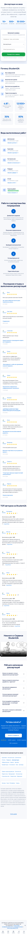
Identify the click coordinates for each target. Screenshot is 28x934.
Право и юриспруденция (8, 771)
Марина (9, 484)
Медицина (19, 776)
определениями (18, 926)
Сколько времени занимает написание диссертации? (10, 695)
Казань (18, 783)
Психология (18, 771)
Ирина (8, 613)
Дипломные (18, 757)
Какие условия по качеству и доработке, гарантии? (10, 681)
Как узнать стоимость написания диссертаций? (11, 710)
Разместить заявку (13, 54)
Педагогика (5, 774)
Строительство (5, 776)
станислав (9, 330)
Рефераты (8, 760)
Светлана (9, 311)
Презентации (5, 764)
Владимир (9, 442)
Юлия (7, 572)
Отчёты (3, 760)
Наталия (9, 398)
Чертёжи (17, 762)
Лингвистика (19, 774)
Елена (8, 351)
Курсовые (4, 757)
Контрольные (11, 757)
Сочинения (12, 764)
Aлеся (8, 375)
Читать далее (13, 814)
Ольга (8, 552)
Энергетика (13, 776)
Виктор (8, 532)
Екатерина (9, 511)
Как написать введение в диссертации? (9, 688)
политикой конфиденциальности (11, 926)
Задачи (12, 762)
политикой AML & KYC (12, 928)
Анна (8, 420)
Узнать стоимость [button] (13, 735)
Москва (4, 783)
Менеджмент (12, 774)
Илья (8, 292)
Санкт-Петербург (10, 783)
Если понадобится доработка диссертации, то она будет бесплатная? (10, 702)
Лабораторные (5, 762)
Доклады (21, 764)
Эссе (17, 764)
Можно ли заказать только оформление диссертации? (10, 674)
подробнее (6, 524)
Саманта (9, 461)
